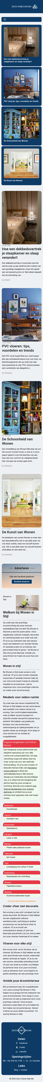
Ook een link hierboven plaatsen (22, 901)
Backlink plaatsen (21, 581)
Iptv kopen (10, 857)
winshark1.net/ (12, 819)
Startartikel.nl (11, 828)
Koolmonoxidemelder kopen (18, 896)
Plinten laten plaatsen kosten (18, 847)
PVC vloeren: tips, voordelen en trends (18, 348)
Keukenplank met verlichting (18, 876)
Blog (16, 1070)
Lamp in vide (11, 838)
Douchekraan (11, 809)
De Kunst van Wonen (18, 532)
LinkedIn (22, 1052)
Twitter (22, 1047)
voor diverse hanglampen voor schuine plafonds (20, 789)
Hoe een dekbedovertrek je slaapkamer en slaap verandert (21, 253)
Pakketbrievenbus (14, 886)
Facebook (23, 1043)
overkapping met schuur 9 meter (19, 867)
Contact (23, 1070)
